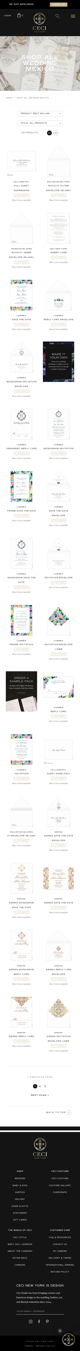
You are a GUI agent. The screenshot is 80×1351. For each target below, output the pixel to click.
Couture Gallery (60, 1185)
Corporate (60, 1192)
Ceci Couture (60, 1178)
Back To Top (56, 1112)
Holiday (20, 1199)
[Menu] (74, 16)
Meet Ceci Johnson (20, 1244)
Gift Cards (20, 1220)
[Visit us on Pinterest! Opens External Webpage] (47, 1321)
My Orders (60, 1251)
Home (9, 98)
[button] (68, 1339)
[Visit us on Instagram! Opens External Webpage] (30, 1321)
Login (7, 16)
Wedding (20, 1178)
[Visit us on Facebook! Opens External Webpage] (39, 1321)
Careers (20, 1265)
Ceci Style (20, 1237)
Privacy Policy (45, 1346)
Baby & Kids (20, 1185)
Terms (29, 1346)
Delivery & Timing (60, 1258)
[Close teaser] (60, 1331)
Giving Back (20, 1258)
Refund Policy (60, 1272)
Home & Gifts (20, 1206)
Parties (20, 1192)
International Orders (60, 1265)
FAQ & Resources (60, 1237)
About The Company (20, 1251)
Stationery (20, 1213)
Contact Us (60, 1244)
